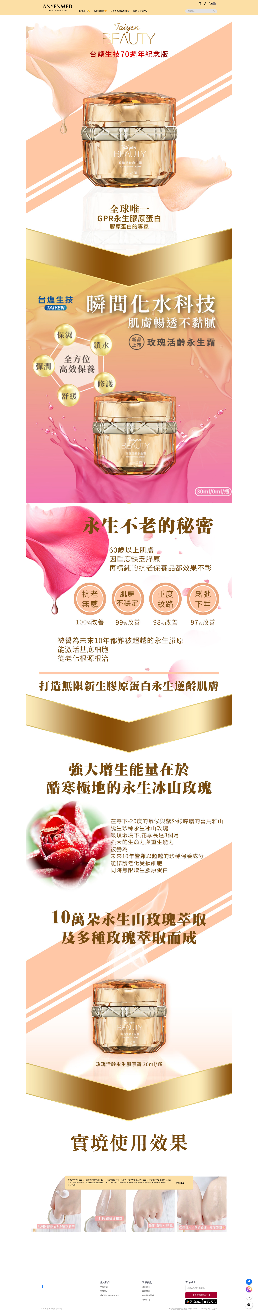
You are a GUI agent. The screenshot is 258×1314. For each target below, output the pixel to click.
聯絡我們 (146, 1299)
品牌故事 (104, 1287)
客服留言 (146, 1291)
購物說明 (146, 1287)
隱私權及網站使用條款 (109, 1295)
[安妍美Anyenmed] (57, 8)
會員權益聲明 (148, 1295)
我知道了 (180, 1182)
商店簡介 (104, 1291)
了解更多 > (72, 1185)
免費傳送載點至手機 (201, 1295)
